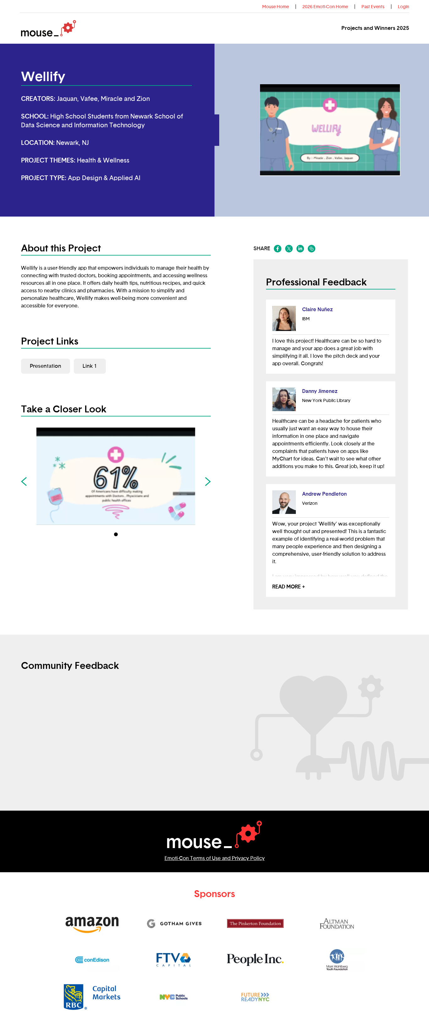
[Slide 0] (116, 534)
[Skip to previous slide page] (24, 481)
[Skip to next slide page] (208, 481)
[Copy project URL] (311, 248)
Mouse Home (275, 7)
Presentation (45, 366)
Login (403, 7)
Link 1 (90, 366)
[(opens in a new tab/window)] (277, 248)
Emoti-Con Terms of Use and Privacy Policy (215, 858)
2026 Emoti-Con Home (325, 7)
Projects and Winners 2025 (375, 28)
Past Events (372, 7)
